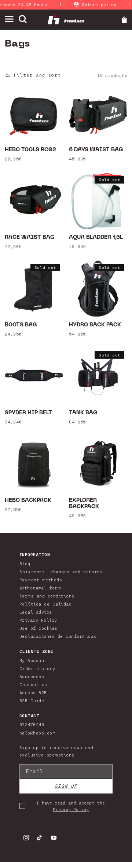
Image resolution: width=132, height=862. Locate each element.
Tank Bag (83, 413)
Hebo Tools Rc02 (30, 150)
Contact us (33, 684)
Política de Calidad (45, 603)
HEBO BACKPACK (28, 500)
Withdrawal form (40, 587)
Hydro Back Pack (95, 325)
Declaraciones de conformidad (57, 636)
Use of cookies (38, 627)
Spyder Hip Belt (28, 413)
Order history (37, 668)
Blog (24, 563)
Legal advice (35, 611)
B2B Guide (31, 700)
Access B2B (33, 692)
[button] (11, 19)
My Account (33, 660)
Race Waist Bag (30, 237)
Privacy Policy (38, 619)
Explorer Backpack (84, 503)
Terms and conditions (46, 595)
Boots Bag (21, 325)
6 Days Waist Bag (96, 150)
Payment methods (40, 579)
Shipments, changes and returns (61, 571)
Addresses (31, 676)
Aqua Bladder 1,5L (96, 237)
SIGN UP (66, 786)
